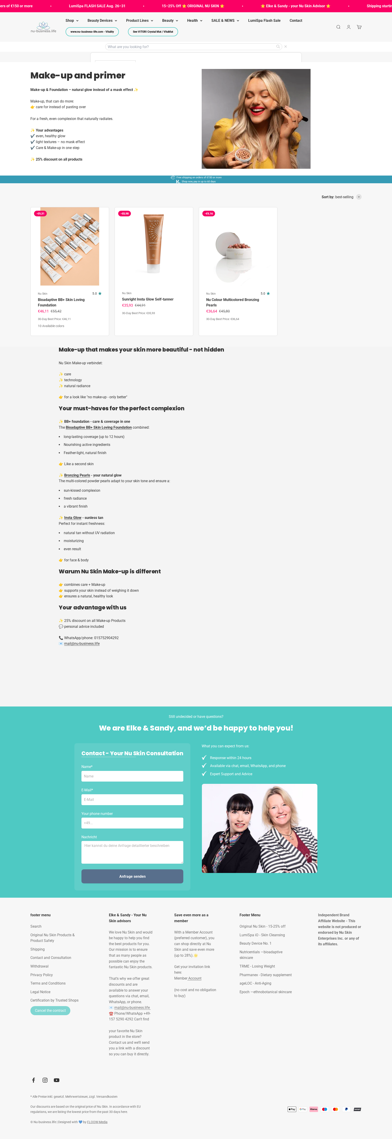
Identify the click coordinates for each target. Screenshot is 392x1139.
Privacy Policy (41, 975)
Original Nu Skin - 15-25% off (263, 926)
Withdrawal (39, 966)
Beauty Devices (100, 20)
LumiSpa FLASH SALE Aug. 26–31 (78, 6)
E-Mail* (87, 790)
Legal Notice (40, 992)
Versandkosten (107, 1096)
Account (194, 978)
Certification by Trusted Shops (54, 1000)
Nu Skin (42, 293)
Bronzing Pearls (77, 475)
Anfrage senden (132, 876)
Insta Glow (72, 518)
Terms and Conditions (48, 983)
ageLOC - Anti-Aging (255, 983)
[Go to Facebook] (33, 1080)
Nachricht (89, 837)
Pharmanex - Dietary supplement (266, 975)
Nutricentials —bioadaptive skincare (261, 955)
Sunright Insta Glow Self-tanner (148, 299)
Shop (70, 20)
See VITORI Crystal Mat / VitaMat (153, 31)
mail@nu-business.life (132, 1007)
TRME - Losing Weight (257, 966)
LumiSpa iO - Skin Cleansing (262, 935)
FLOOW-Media (97, 1122)
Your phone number (97, 813)
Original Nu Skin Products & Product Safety (52, 938)
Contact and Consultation (50, 958)
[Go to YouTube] (57, 1080)
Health (192, 20)
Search (36, 926)
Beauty (168, 20)
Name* (87, 767)
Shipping (37, 949)
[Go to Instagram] (45, 1080)
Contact (296, 20)
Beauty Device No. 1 (256, 943)
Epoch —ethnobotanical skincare (266, 992)
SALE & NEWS (223, 20)
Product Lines (137, 20)
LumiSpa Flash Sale (264, 20)
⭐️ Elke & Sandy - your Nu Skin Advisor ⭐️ (277, 6)
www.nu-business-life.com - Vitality (92, 31)
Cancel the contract (50, 1010)
